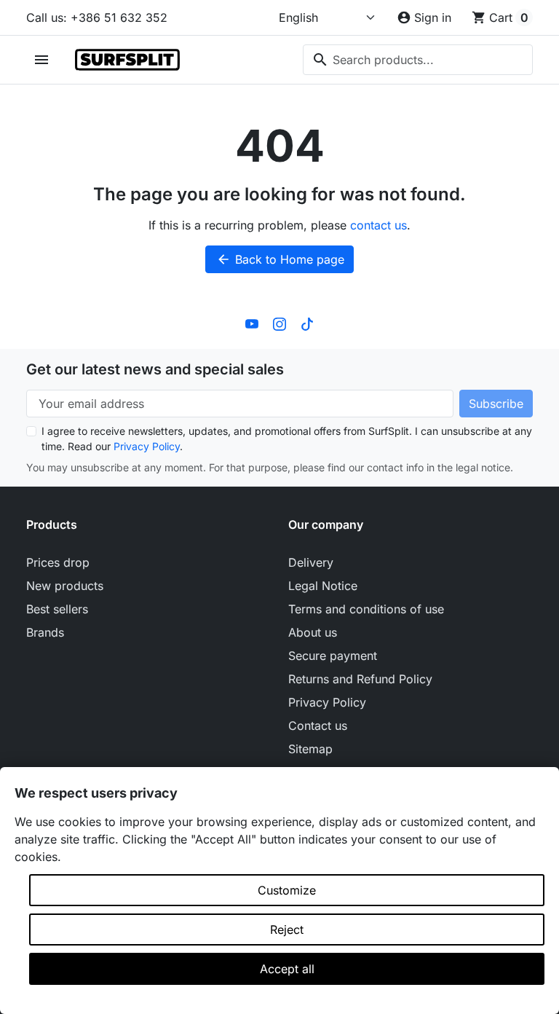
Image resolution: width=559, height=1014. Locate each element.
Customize (287, 890)
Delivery (310, 562)
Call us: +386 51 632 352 (96, 17)
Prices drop (58, 562)
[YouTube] (251, 323)
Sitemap (310, 749)
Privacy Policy (147, 446)
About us (312, 632)
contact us (378, 225)
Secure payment (332, 655)
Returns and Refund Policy (360, 679)
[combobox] (418, 59)
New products (64, 585)
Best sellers (57, 609)
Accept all (287, 969)
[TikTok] (307, 323)
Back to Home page (280, 259)
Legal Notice (322, 585)
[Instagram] (279, 323)
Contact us (317, 725)
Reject (287, 929)
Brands (45, 632)
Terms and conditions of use (366, 609)
